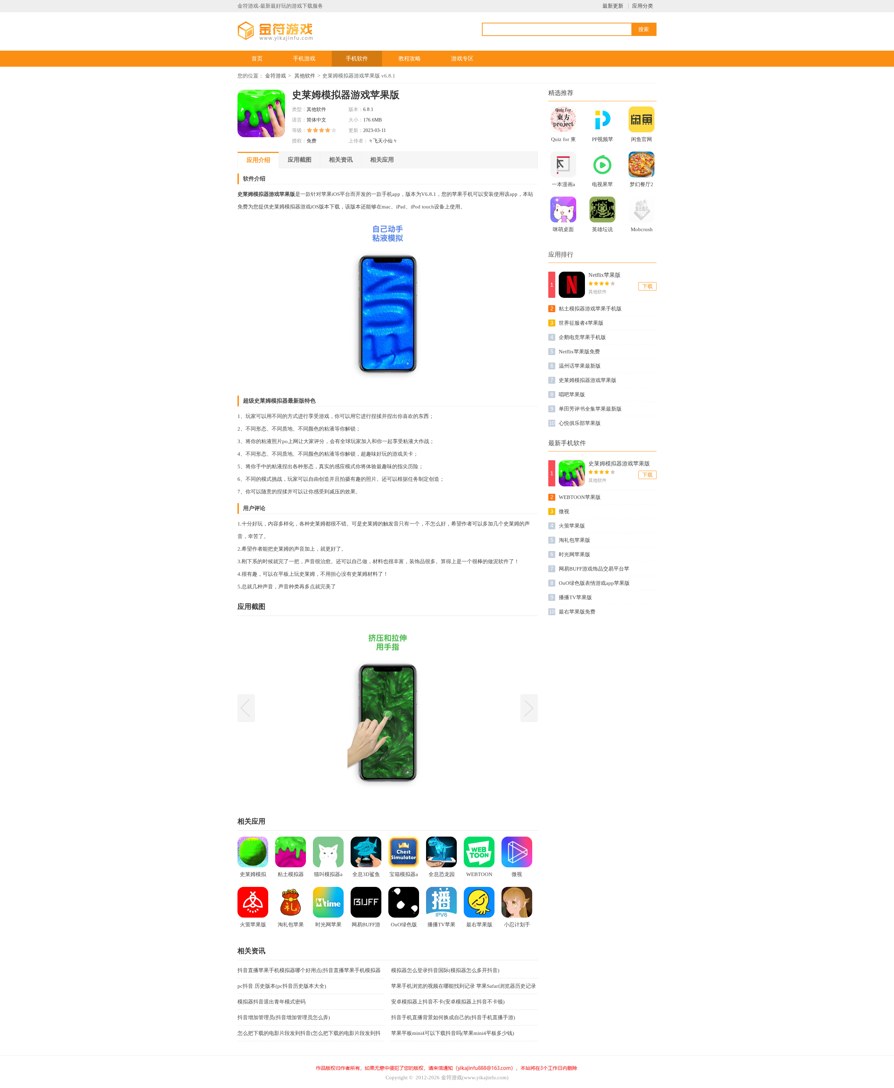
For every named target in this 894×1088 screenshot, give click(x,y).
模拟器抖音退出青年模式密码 (271, 1002)
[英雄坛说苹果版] (602, 209)
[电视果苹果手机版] (602, 164)
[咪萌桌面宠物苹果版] (563, 209)
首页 (257, 58)
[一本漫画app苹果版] (563, 164)
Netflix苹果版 (604, 275)
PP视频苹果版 (602, 141)
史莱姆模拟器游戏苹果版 (619, 463)
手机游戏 (304, 58)
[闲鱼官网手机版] (641, 119)
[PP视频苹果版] (602, 119)
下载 (647, 286)
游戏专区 (462, 58)
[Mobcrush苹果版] (641, 209)
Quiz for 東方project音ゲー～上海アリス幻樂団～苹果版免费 (563, 141)
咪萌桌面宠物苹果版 (563, 231)
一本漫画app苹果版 (563, 186)
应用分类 (642, 6)
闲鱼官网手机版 (641, 141)
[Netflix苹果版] (572, 285)
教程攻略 (409, 58)
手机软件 (357, 58)
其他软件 (304, 76)
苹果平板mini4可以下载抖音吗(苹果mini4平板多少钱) (452, 1033)
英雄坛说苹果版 (602, 231)
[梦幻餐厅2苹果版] (641, 164)
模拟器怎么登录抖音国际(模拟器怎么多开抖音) (445, 970)
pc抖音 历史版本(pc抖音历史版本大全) (281, 986)
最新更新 (612, 6)
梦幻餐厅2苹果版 (641, 186)
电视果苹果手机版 (602, 186)
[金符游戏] (283, 30)
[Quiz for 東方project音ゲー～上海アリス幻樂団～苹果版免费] (563, 119)
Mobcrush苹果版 (642, 231)
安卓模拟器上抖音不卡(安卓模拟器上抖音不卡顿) (448, 1002)
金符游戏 (275, 76)
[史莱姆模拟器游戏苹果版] (572, 473)
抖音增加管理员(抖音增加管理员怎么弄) (283, 1017)
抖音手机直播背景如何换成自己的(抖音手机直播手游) (453, 1017)
